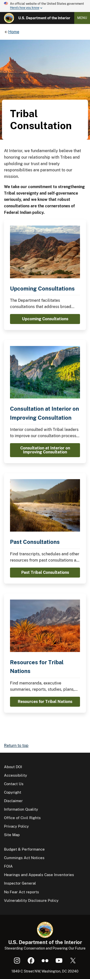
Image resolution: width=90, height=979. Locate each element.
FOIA (8, 866)
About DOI (13, 767)
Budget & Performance (24, 849)
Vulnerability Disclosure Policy (31, 900)
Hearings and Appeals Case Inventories (39, 875)
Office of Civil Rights (22, 818)
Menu (82, 18)
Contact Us (14, 784)
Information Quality (21, 809)
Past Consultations (35, 542)
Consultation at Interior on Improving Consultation (45, 450)
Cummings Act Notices (24, 858)
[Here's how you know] (45, 6)
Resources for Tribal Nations (45, 701)
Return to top (16, 745)
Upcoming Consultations (42, 288)
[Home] (9, 18)
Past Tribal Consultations (45, 572)
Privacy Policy (16, 826)
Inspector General (20, 883)
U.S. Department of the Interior (44, 18)
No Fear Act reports (21, 892)
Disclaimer (13, 801)
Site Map (12, 835)
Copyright (12, 792)
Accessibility (15, 775)
